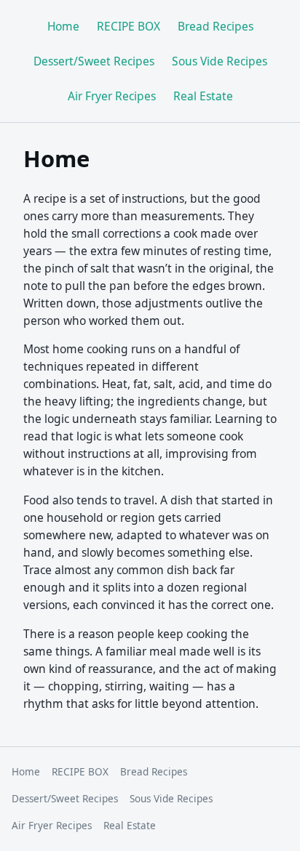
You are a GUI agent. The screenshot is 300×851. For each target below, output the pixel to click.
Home (63, 26)
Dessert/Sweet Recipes (93, 61)
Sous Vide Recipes (219, 61)
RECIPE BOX (128, 26)
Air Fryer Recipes (112, 96)
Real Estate (203, 96)
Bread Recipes (215, 26)
